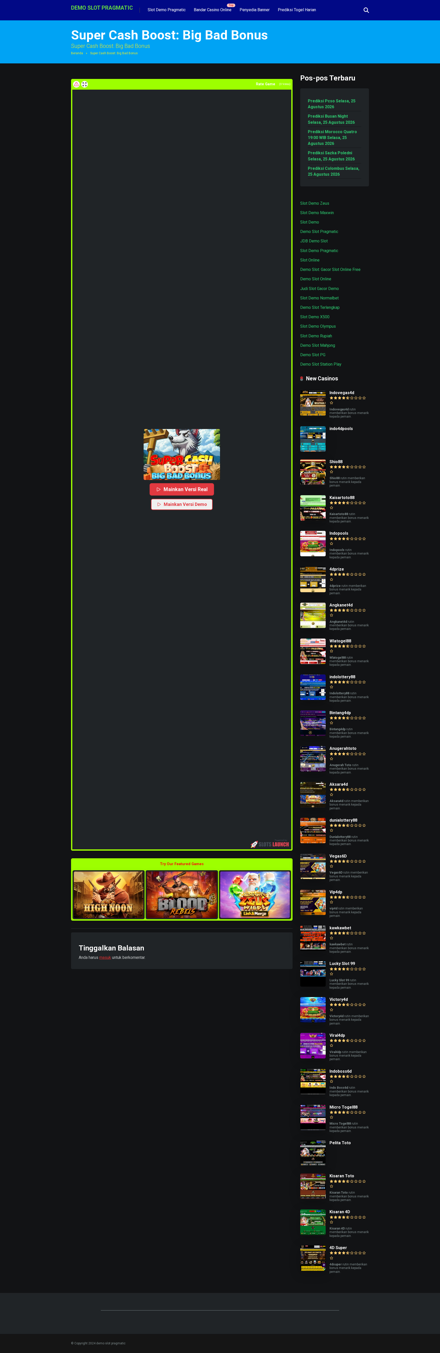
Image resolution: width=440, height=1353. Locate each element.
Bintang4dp (340, 712)
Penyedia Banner (255, 9)
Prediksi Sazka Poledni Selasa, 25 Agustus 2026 (331, 155)
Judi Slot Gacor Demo (319, 288)
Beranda (77, 53)
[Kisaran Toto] (313, 1197)
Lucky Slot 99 (342, 963)
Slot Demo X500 (314, 316)
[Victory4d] (313, 1021)
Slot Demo (309, 222)
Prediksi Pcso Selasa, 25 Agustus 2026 (331, 104)
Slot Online (310, 260)
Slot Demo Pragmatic (167, 9)
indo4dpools (341, 428)
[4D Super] (313, 1269)
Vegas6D (338, 856)
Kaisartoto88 (341, 497)
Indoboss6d (340, 1071)
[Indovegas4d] (313, 414)
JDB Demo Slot (314, 241)
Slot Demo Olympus (318, 326)
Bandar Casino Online (212, 9)
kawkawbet (340, 928)
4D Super (338, 1247)
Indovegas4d (341, 392)
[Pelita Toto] (313, 1164)
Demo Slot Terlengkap (320, 307)
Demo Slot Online (315, 279)
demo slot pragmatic (102, 7)
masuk (105, 957)
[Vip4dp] (313, 913)
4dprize (336, 569)
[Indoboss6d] (313, 1092)
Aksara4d (338, 784)
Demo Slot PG (312, 354)
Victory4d (338, 999)
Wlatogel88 (340, 641)
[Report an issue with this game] (76, 84)
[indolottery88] (313, 698)
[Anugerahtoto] (313, 770)
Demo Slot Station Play (320, 364)
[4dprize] (313, 590)
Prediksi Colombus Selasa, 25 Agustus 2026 (333, 171)
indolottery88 (342, 676)
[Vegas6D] (313, 877)
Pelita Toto (340, 1142)
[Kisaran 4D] (313, 1233)
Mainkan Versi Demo (185, 504)
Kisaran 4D (339, 1211)
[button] (182, 454)
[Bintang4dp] (313, 734)
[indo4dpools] (313, 450)
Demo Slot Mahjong (317, 345)
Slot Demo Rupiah (316, 336)
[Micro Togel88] (313, 1128)
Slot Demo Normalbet (319, 298)
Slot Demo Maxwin (317, 212)
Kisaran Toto (341, 1175)
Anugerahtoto (342, 748)
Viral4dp (337, 1035)
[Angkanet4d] (313, 626)
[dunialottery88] (313, 841)
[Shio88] (313, 483)
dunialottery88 (343, 820)
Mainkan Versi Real (185, 489)
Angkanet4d (341, 605)
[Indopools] (313, 555)
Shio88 (335, 461)
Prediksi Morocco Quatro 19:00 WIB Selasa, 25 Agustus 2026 (332, 137)
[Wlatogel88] (313, 662)
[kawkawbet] (313, 949)
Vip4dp (335, 892)
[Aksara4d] (313, 806)
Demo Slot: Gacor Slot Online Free (330, 269)
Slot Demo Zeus (314, 203)
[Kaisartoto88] (313, 519)
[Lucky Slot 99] (313, 985)
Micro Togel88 (343, 1107)
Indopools (338, 533)
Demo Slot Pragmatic (319, 231)
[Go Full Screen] (84, 84)
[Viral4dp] (313, 1057)
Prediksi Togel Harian (297, 9)
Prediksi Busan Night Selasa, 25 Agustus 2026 (331, 119)
